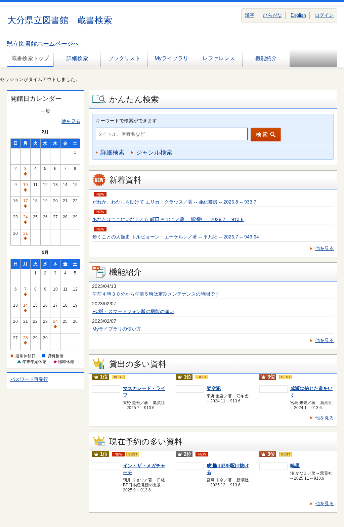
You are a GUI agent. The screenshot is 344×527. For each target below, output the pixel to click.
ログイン (324, 15)
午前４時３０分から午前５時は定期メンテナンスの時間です (155, 294)
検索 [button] (262, 134)
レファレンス (219, 58)
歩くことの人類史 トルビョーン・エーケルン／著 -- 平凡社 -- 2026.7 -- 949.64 (175, 236)
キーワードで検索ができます (126, 120)
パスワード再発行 (29, 379)
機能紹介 (266, 58)
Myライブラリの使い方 (116, 329)
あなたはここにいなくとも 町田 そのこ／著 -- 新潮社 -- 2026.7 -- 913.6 (168, 219)
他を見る (70, 121)
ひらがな (272, 15)
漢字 (249, 15)
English (298, 15)
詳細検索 (77, 58)
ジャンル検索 (154, 152)
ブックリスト (124, 58)
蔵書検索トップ (30, 58)
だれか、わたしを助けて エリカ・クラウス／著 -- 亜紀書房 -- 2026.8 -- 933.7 (174, 202)
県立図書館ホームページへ (43, 43)
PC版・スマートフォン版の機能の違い (133, 311)
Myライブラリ (171, 58)
